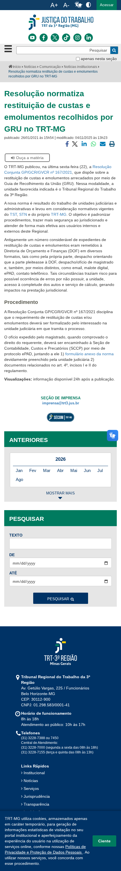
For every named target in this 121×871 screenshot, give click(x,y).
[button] (107, 5)
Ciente (104, 841)
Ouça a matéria (30, 157)
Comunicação (50, 67)
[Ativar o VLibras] (78, 5)
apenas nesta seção (99, 58)
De (12, 555)
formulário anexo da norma (89, 354)
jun (87, 470)
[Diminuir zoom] (66, 5)
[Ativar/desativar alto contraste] (88, 4)
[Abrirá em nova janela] (32, 37)
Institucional (34, 773)
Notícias (30, 67)
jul (100, 470)
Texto (16, 535)
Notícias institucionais (80, 67)
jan (19, 470)
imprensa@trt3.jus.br (60, 403)
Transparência (36, 804)
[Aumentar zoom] (54, 5)
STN (23, 214)
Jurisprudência (37, 796)
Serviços (31, 788)
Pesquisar (58, 599)
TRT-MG (58, 214)
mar (46, 470)
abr (60, 470)
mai (73, 470)
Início (17, 67)
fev (32, 470)
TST (13, 214)
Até (13, 573)
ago (19, 479)
